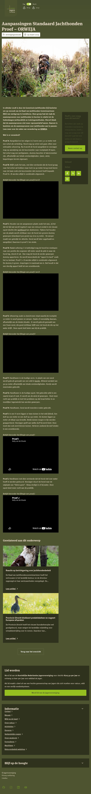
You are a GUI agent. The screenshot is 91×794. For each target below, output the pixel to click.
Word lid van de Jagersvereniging (45, 692)
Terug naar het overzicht (31, 651)
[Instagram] (11, 787)
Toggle (29, 4)
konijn (37, 380)
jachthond (22, 229)
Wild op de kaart (11, 719)
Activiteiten (9, 726)
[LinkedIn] (18, 787)
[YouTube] (26, 787)
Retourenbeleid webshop (15, 749)
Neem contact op (75, 148)
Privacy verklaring (8, 775)
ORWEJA (43, 129)
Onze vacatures (11, 738)
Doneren (8, 730)
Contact (8, 711)
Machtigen (9, 745)
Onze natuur (10, 723)
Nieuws (8, 715)
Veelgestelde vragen (13, 734)
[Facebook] (4, 787)
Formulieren (9, 742)
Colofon (4, 778)
